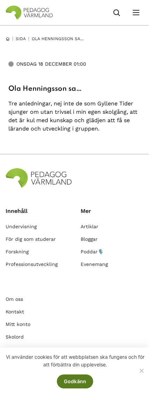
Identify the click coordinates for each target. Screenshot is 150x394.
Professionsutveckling (32, 264)
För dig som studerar (31, 239)
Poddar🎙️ (92, 251)
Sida (21, 38)
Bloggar (89, 239)
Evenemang (94, 264)
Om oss (14, 299)
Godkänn (75, 381)
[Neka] (141, 370)
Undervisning (21, 226)
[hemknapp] (8, 39)
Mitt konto (18, 324)
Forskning (17, 251)
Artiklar (89, 226)
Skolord (15, 337)
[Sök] (116, 12)
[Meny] (136, 12)
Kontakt (15, 311)
